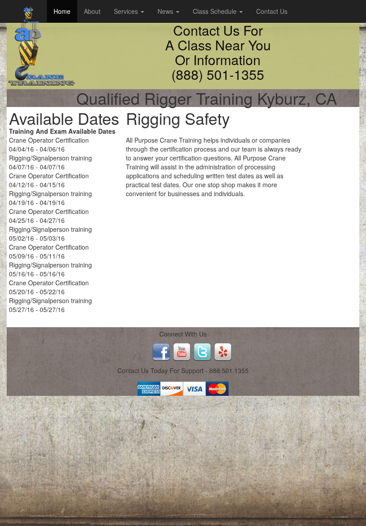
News (166, 11)
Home (62, 11)
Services (127, 11)
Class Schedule (215, 11)
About (92, 11)
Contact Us (271, 11)
